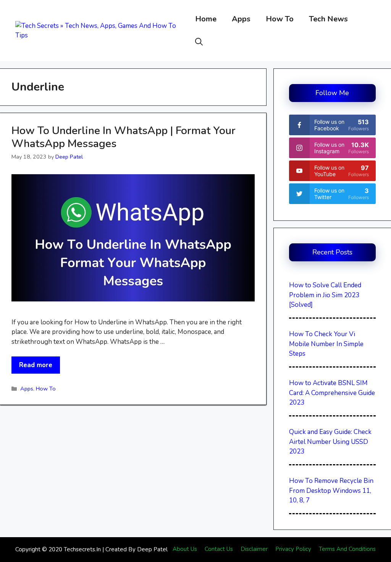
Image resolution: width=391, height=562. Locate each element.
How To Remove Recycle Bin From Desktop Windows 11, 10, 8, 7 (331, 490)
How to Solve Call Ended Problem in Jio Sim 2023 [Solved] (325, 295)
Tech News (328, 19)
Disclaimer (254, 549)
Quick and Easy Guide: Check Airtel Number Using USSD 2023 (330, 442)
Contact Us (219, 549)
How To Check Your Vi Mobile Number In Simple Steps (326, 344)
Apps (241, 19)
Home (206, 19)
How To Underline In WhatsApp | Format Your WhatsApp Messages (123, 137)
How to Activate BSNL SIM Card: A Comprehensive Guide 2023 (332, 393)
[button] (198, 42)
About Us (185, 549)
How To (280, 19)
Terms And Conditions (347, 549)
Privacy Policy (293, 549)
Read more (35, 365)
